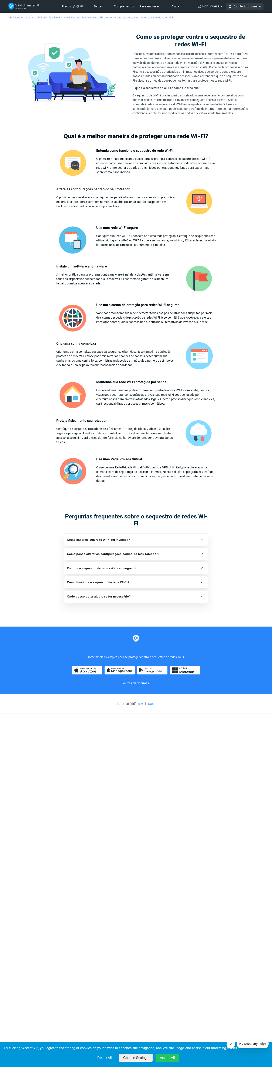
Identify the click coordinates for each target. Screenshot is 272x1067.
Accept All (167, 1058)
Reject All (104, 1058)
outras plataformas (136, 683)
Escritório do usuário (247, 6)
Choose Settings (135, 1058)
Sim (140, 704)
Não (151, 704)
